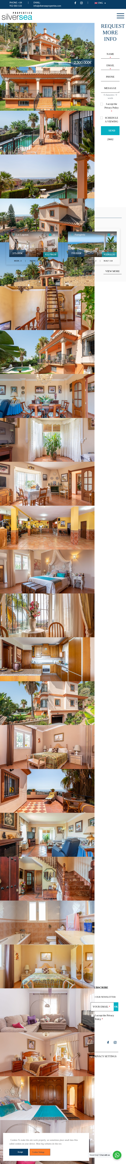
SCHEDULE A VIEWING (111, 120)
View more (112, 271)
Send (111, 130)
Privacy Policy (111, 107)
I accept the (111, 108)
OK (116, 1006)
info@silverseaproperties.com (47, 6)
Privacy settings (104, 1056)
